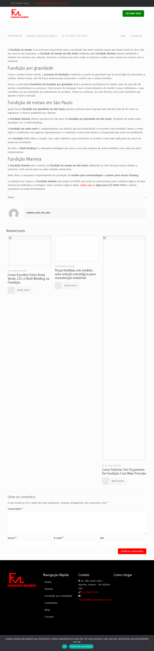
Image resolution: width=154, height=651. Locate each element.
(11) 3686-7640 (20, 3)
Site (102, 538)
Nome (12, 538)
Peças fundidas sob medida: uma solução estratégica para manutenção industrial (75, 274)
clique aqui (86, 185)
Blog (47, 609)
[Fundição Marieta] (20, 13)
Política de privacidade (81, 646)
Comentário (15, 509)
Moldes (49, 589)
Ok (64, 646)
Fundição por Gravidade (58, 596)
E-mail (58, 538)
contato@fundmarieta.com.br (51, 3)
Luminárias (51, 603)
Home (48, 582)
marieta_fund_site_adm (40, 35)
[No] (150, 643)
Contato (49, 616)
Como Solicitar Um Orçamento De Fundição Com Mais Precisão (124, 471)
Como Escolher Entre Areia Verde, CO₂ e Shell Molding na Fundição (28, 278)
